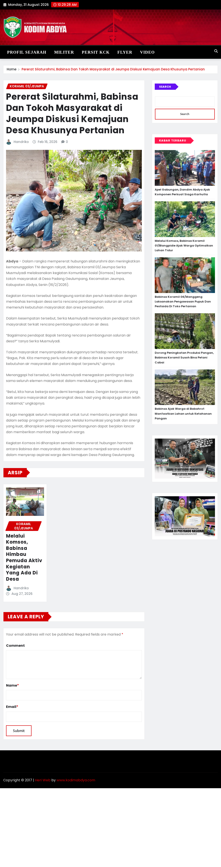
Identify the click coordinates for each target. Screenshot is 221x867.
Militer (64, 52)
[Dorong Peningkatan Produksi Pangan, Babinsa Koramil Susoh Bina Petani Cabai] (185, 331)
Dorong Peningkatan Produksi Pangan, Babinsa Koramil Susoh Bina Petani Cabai (184, 357)
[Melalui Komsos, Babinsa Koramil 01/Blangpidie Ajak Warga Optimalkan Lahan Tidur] (185, 219)
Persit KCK (96, 52)
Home (11, 69)
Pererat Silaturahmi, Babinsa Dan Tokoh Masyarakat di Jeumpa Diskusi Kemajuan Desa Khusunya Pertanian (113, 69)
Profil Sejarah (26, 52)
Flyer (124, 52)
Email (12, 706)
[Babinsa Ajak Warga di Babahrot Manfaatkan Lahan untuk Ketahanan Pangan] (185, 387)
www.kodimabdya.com (76, 780)
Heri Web (43, 780)
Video (147, 52)
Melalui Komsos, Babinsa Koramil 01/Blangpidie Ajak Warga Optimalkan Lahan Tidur (184, 245)
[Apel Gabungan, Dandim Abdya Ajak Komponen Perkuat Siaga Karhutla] (185, 168)
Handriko (21, 142)
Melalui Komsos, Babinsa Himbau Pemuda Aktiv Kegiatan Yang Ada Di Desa (24, 557)
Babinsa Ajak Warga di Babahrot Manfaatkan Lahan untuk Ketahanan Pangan (183, 413)
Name (12, 685)
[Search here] (216, 51)
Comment (15, 645)
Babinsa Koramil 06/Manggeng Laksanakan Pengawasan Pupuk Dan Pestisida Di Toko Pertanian (183, 301)
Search (165, 87)
